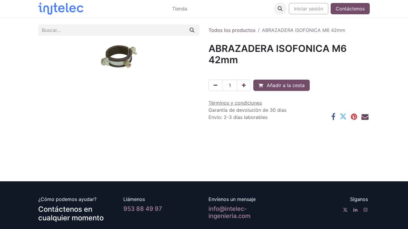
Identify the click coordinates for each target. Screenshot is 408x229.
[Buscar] (192, 30)
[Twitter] (343, 116)
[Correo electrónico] (365, 116)
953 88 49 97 (142, 208)
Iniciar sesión (308, 9)
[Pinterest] (354, 116)
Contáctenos (350, 9)
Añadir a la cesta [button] (285, 85)
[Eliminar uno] (215, 85)
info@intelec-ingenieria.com (229, 212)
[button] (280, 8)
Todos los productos (231, 30)
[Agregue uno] (244, 85)
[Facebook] (333, 116)
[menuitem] (180, 9)
